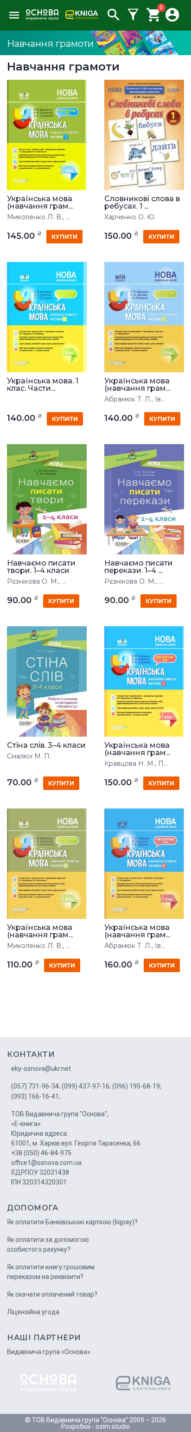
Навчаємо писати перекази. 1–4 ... (138, 567)
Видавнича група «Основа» (48, 1352)
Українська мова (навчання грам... (40, 202)
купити (64, 236)
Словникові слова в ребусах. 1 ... (142, 202)
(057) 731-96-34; (35, 1086)
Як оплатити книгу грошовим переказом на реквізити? (51, 1271)
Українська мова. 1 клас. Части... (42, 384)
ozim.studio (113, 1426)
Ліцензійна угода (33, 1312)
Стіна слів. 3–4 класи (46, 745)
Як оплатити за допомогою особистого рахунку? (48, 1244)
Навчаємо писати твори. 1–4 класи (41, 567)
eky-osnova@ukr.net (41, 1068)
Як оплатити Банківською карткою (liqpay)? (72, 1222)
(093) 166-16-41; (35, 1096)
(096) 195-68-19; (136, 1086)
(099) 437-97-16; (86, 1086)
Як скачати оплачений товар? (52, 1294)
